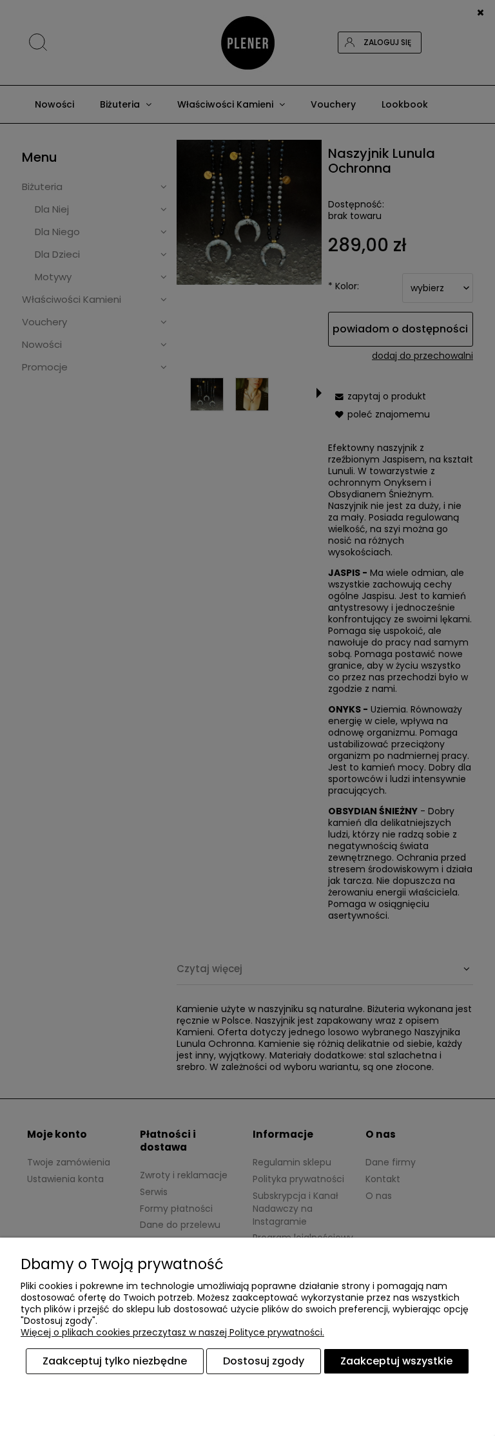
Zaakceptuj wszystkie (396, 1361)
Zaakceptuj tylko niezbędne (115, 1361)
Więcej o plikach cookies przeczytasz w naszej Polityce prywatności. (172, 1332)
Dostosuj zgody (263, 1361)
